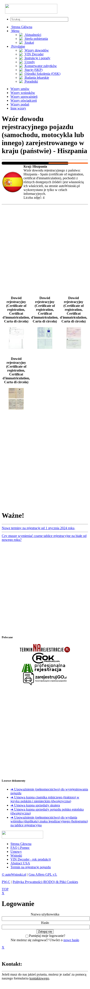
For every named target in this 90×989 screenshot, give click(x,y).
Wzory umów (19, 89)
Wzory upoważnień (23, 96)
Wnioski (16, 855)
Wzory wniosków (22, 93)
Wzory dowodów (36, 50)
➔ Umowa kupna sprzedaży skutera (35, 805)
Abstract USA (20, 863)
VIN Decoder (34, 54)
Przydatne (17, 46)
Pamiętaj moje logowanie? (47, 936)
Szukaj (29, 42)
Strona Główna (21, 27)
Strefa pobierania (36, 38)
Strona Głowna (20, 844)
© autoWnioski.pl (14, 874)
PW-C (6, 882)
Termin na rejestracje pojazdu (30, 867)
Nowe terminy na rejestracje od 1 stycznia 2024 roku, (38, 528)
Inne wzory (18, 108)
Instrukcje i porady (37, 58)
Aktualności (32, 35)
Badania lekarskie (36, 77)
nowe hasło (71, 940)
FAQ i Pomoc (20, 848)
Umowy (16, 851)
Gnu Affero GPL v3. (43, 874)
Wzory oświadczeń (23, 100)
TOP (5, 889)
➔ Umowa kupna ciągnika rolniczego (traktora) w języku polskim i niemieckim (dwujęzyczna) (44, 799)
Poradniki (31, 81)
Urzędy (29, 62)
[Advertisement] (45, 251)
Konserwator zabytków (40, 66)
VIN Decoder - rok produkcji (30, 859)
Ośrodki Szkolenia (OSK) (42, 73)
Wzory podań (19, 104)
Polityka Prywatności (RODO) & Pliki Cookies (45, 882)
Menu (14, 31)
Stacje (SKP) (33, 70)
